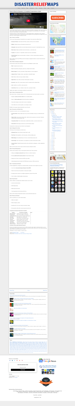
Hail (22, 350)
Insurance (45, 343)
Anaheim (29, 349)
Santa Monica (32, 348)
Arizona (34, 349)
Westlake (25, 352)
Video (23, 344)
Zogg (32, 352)
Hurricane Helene (14, 344)
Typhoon (18, 349)
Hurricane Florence (34, 350)
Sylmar (12, 352)
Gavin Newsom (22, 347)
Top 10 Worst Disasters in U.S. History (19, 328)
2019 (52, 146)
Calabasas (11, 347)
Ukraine (23, 352)
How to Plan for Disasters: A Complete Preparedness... (56, 130)
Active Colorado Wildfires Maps (59, 79)
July (53, 132)
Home (28, 290)
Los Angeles (36, 343)
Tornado (25, 343)
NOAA (17, 351)
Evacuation (16, 233)
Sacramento (41, 351)
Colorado (27, 344)
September (54, 115)
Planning (27, 233)
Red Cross (37, 344)
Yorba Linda (30, 352)
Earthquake (40, 343)
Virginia (20, 349)
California (14, 342)
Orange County (18, 348)
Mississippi (11, 351)
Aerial (27, 349)
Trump (15, 349)
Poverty (30, 351)
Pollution (28, 351)
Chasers (45, 344)
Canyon (42, 349)
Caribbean (14, 347)
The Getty (45, 348)
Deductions (11, 350)
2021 (52, 144)
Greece (21, 350)
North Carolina (14, 348)
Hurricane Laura (36, 347)
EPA (19, 347)
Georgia (19, 350)
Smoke (13, 343)
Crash (44, 349)
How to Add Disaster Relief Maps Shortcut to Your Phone (56, 165)
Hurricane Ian (20, 344)
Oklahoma (34, 344)
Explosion (14, 350)
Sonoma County (40, 348)
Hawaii (30, 344)
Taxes (43, 348)
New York (23, 351)
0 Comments (22, 232)
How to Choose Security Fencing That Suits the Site (17, 295)
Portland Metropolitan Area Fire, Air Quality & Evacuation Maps (59, 50)
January (53, 138)
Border (38, 349)
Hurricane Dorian (29, 350)
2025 (52, 112)
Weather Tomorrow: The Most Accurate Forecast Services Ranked (24, 298)
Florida (33, 342)
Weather (16, 343)
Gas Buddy (16, 350)
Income (39, 350)
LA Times (46, 350)
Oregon (11, 344)
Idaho (37, 350)
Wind (43, 343)
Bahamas (36, 349)
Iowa (31, 344)
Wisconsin (24, 349)
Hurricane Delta (25, 350)
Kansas (41, 350)
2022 (52, 142)
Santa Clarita (28, 348)
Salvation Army (42, 344)
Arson (25, 344)
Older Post (45, 290)
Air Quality (20, 343)
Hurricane (24, 233)
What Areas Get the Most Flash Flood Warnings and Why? (22, 303)
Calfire (23, 342)
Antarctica (32, 349)
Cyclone (17, 347)
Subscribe (23, 369)
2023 (52, 141)
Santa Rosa (36, 348)
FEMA (34, 343)
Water (22, 349)
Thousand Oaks (12, 349)
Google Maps (41, 342)
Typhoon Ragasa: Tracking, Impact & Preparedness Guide (57, 119)
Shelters (36, 342)
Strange (11, 352)
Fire (11, 342)
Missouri (13, 351)
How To (22, 233)
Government (29, 343)
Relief (39, 351)
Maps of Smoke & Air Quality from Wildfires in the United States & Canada (25, 320)
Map (23, 343)
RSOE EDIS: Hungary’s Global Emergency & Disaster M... (57, 117)
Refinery (38, 351)
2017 (52, 149)
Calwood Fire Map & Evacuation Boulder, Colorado (59, 66)
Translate (16, 377)
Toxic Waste (17, 352)
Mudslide (15, 351)
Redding (35, 351)
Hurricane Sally (41, 347)
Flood (19, 233)
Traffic (20, 352)
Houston (28, 347)
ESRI (32, 343)
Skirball (44, 351)
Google (26, 347)
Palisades (22, 348)
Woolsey (28, 352)
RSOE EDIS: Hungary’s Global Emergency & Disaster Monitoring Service (25, 333)
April (53, 136)
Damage (46, 349)
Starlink (46, 351)
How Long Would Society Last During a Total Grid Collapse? (19, 325)
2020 (52, 145)
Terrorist (15, 352)
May (53, 135)
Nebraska (21, 351)
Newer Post (12, 290)
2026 (52, 111)
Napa (19, 351)
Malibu (44, 347)
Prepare (30, 233)
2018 (52, 148)
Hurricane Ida (32, 347)
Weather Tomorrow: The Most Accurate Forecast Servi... (57, 124)
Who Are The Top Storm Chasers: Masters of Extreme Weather (23, 313)
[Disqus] (28, 248)
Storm (11, 343)
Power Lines (32, 351)
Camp (40, 349)
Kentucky (43, 350)
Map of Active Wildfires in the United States (20, 308)
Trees (21, 352)
